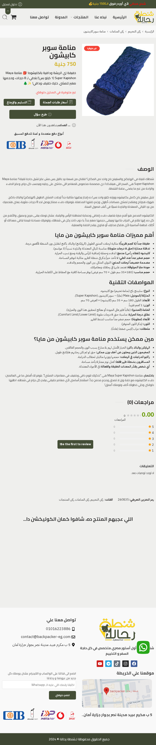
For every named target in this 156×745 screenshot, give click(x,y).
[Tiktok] (117, 663)
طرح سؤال (41, 114)
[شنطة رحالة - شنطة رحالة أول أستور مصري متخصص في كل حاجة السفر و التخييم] (144, 17)
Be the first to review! (75, 444)
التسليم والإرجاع (17, 102)
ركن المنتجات (66, 499)
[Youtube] (100, 663)
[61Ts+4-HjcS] (118, 80)
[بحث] (5, 17)
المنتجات (81, 17)
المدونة (61, 17)
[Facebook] (134, 663)
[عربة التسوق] (13, 17)
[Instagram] (125, 663)
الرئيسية (120, 17)
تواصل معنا (39, 17)
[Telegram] (108, 663)
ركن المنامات (117, 31)
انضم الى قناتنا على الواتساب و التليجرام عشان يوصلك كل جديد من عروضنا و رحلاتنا (42, 675)
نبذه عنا (100, 17)
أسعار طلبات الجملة (56, 102)
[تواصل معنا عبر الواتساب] (143, 649)
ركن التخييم (134, 31)
